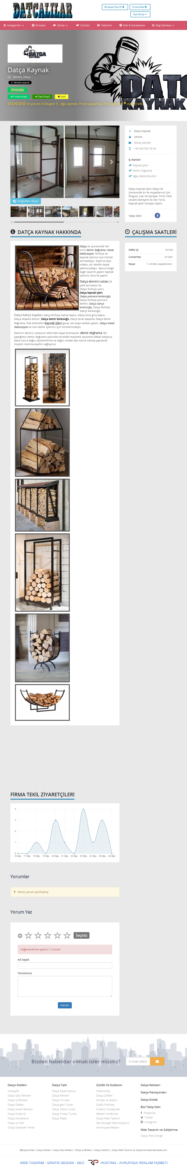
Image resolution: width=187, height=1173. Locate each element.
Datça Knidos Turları (64, 1114)
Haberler (106, 25)
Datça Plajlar (59, 1118)
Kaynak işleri (140, 165)
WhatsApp (17, 90)
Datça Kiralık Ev (17, 1114)
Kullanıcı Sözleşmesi (108, 1109)
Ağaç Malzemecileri (145, 176)
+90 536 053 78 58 (145, 148)
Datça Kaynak (28, 69)
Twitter (148, 1117)
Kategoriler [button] (14, 25)
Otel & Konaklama (134, 25)
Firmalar (40, 25)
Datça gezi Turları (62, 1104)
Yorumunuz (25, 973)
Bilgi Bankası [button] (163, 25)
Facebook (149, 1113)
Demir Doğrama (142, 170)
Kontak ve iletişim (106, 1100)
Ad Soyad (23, 959)
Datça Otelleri (16, 1104)
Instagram (150, 1122)
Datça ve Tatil (16, 1123)
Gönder (64, 1005)
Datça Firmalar (61, 1100)
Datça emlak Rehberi (20, 1109)
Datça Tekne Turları (64, 1109)
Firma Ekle (138, 7)
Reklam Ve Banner (107, 1114)
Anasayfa (13, 1091)
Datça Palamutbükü (64, 1091)
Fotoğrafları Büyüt (27, 201)
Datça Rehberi (60, 1095)
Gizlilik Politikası (105, 1104)
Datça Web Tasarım (108, 1118)
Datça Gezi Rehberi (19, 1095)
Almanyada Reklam (107, 1127)
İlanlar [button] (61, 25)
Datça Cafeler (104, 1095)
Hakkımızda (103, 1091)
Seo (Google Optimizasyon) (112, 1123)
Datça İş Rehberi (18, 1100)
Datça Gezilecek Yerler (21, 1127)
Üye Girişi (139, 14)
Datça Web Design (152, 1135)
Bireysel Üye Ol (113, 7)
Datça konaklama (18, 1118)
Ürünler (85, 25)
